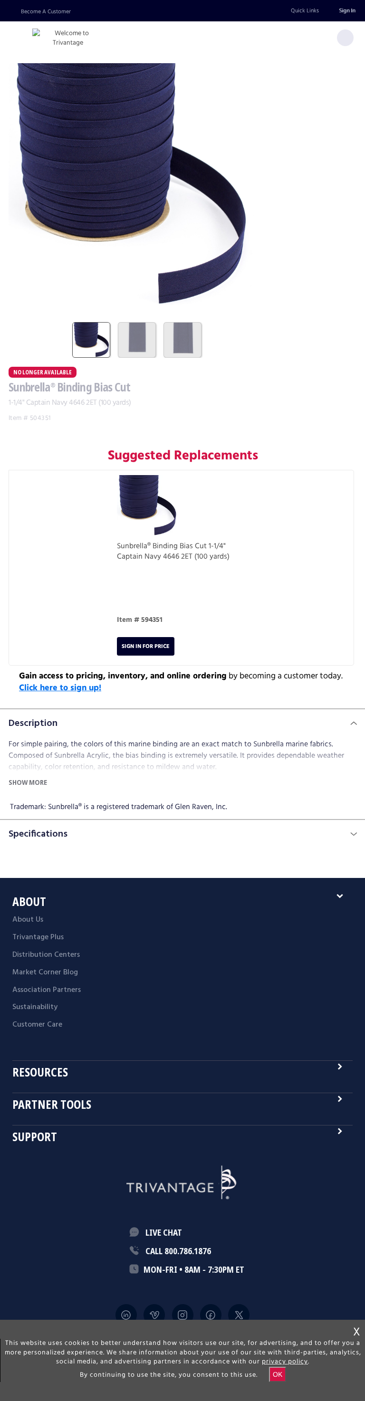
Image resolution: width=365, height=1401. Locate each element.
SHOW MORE (28, 782)
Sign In (347, 11)
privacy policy (285, 1361)
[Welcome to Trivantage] (68, 38)
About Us (27, 920)
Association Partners (46, 990)
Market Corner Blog (45, 972)
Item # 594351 (140, 620)
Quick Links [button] (305, 11)
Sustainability (35, 1007)
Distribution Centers (46, 955)
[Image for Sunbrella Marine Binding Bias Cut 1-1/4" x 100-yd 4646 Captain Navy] (148, 508)
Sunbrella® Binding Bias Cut (162, 546)
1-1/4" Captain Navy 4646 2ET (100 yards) (173, 551)
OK (277, 1374)
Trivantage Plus (38, 937)
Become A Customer (46, 12)
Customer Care (37, 1025)
